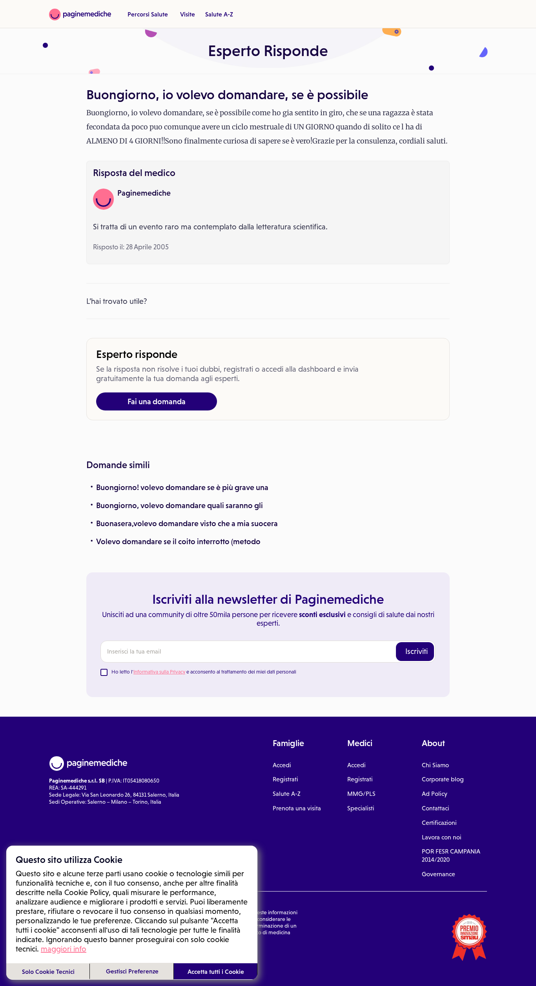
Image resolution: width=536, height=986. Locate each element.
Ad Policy (434, 793)
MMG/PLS (361, 793)
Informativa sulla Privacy (159, 672)
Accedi (282, 765)
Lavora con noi (441, 837)
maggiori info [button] (63, 948)
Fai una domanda (157, 401)
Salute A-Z (219, 14)
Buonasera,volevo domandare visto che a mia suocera (187, 523)
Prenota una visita (297, 808)
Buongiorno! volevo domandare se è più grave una (182, 487)
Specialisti (360, 808)
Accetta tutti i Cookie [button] (216, 971)
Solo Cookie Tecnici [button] (48, 971)
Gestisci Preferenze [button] (132, 971)
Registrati (285, 779)
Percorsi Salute (148, 14)
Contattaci (435, 808)
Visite (187, 14)
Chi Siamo (435, 765)
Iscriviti (416, 651)
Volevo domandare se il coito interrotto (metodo (178, 541)
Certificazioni (439, 822)
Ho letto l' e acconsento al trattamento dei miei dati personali (203, 672)
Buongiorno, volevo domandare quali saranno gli (179, 505)
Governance (438, 874)
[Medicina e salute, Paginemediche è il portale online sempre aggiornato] (80, 14)
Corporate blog (443, 779)
